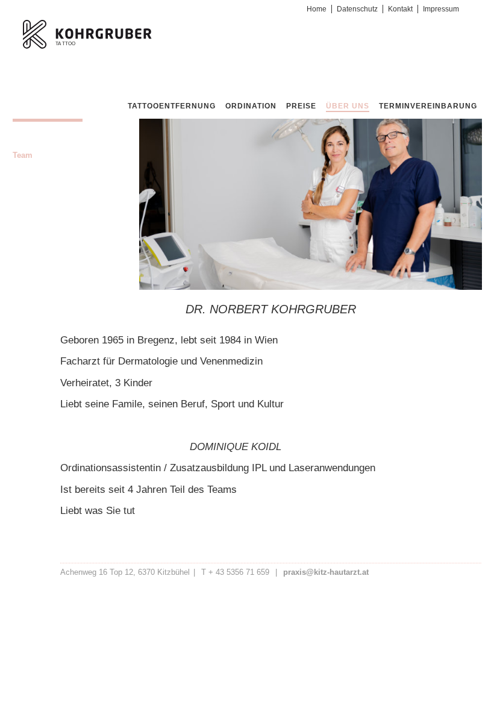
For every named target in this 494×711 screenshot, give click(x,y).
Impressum (441, 9)
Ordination (251, 106)
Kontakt (400, 9)
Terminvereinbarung (428, 106)
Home (317, 9)
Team (23, 155)
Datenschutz (357, 9)
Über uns (347, 106)
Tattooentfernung (172, 106)
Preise (301, 106)
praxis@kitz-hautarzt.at (326, 572)
